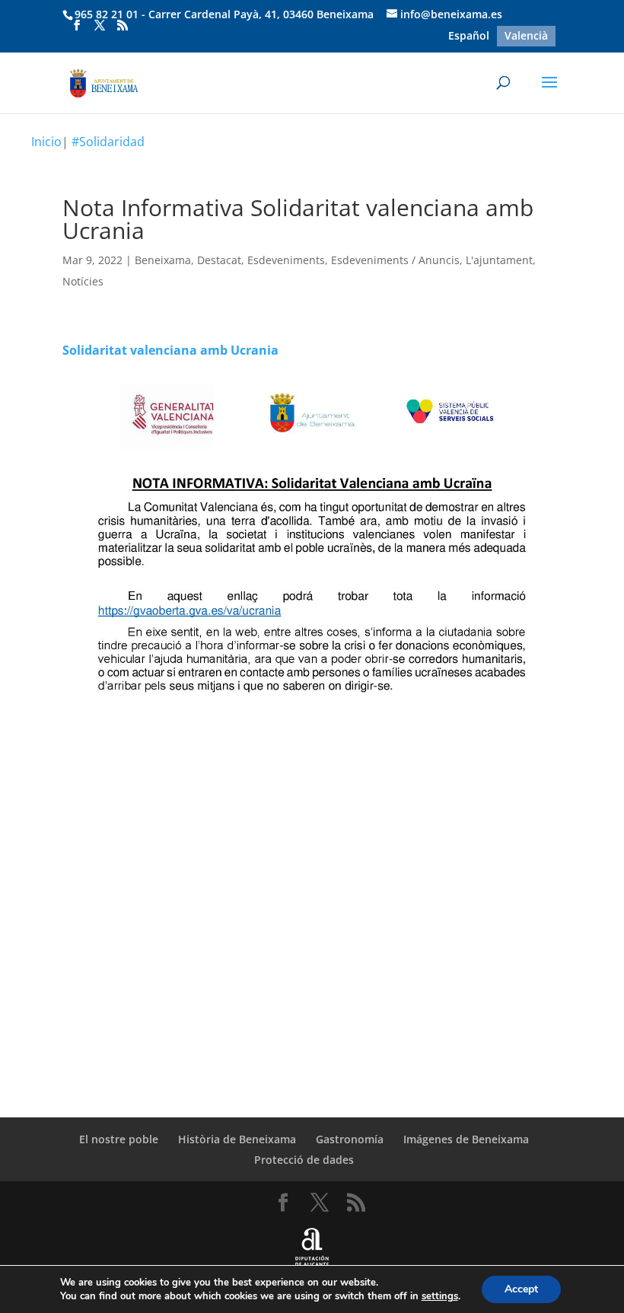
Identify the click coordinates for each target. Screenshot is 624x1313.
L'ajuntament (499, 260)
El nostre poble (118, 1139)
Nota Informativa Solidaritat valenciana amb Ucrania (297, 219)
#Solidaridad (108, 141)
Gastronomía (350, 1139)
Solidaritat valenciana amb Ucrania (170, 350)
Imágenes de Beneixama (466, 1139)
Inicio (46, 141)
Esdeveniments (286, 260)
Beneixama (163, 260)
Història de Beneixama (237, 1139)
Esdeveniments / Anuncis (395, 260)
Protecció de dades (304, 1159)
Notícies (82, 281)
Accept (521, 1289)
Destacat (219, 260)
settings (440, 1296)
